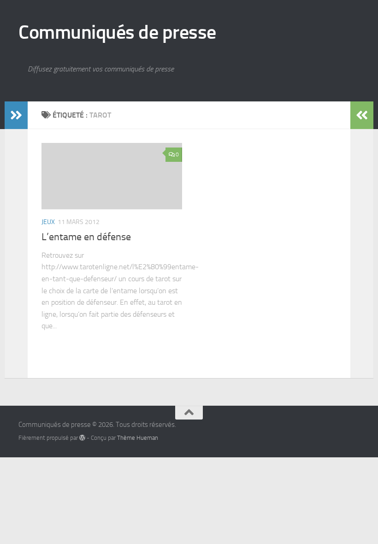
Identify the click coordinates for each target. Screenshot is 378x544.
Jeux (48, 222)
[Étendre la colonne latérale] (16, 115)
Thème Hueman (137, 437)
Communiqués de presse (117, 32)
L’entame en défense (86, 237)
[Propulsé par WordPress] (82, 438)
